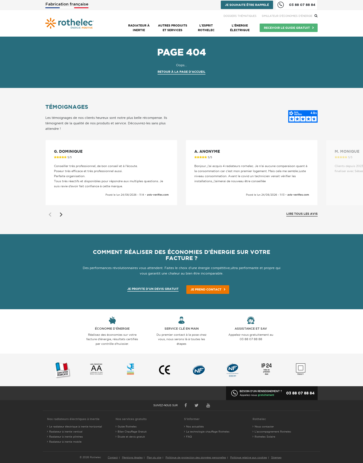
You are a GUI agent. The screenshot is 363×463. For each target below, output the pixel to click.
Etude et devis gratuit (131, 436)
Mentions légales (132, 457)
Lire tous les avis (302, 213)
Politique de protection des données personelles (196, 457)
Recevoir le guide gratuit (287, 27)
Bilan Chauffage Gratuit (132, 431)
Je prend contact (206, 289)
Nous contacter (264, 426)
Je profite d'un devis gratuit (153, 289)
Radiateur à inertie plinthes (66, 436)
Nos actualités (195, 426)
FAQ (189, 436)
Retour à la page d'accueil (181, 71)
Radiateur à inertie (139, 28)
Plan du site (154, 457)
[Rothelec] (69, 23)
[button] (61, 214)
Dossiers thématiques (240, 16)
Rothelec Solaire (265, 436)
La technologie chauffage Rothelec (208, 431)
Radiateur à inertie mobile (65, 441)
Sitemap (276, 457)
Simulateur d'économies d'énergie (287, 16)
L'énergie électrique (240, 28)
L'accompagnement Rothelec (273, 431)
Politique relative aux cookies (248, 457)
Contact (113, 457)
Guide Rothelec (127, 426)
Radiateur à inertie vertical (65, 431)
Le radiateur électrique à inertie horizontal (75, 426)
